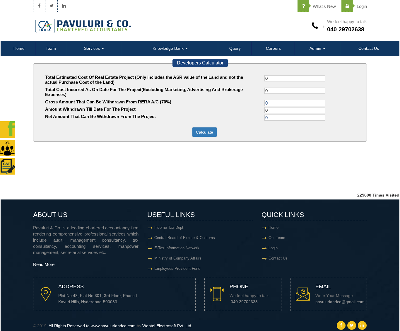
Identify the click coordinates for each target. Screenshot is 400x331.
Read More (43, 264)
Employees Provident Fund (177, 268)
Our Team (277, 238)
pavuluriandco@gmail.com (340, 302)
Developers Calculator (200, 62)
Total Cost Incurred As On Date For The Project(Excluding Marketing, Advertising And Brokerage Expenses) (144, 92)
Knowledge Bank (169, 48)
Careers (273, 48)
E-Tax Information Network (176, 248)
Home (19, 48)
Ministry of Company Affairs (177, 258)
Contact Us (368, 48)
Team (51, 48)
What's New (324, 6)
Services (92, 48)
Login (361, 6)
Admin (316, 48)
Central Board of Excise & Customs (184, 238)
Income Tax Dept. (169, 227)
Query (235, 48)
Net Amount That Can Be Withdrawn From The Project (100, 116)
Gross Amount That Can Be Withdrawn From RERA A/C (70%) (108, 101)
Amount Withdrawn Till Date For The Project (90, 109)
